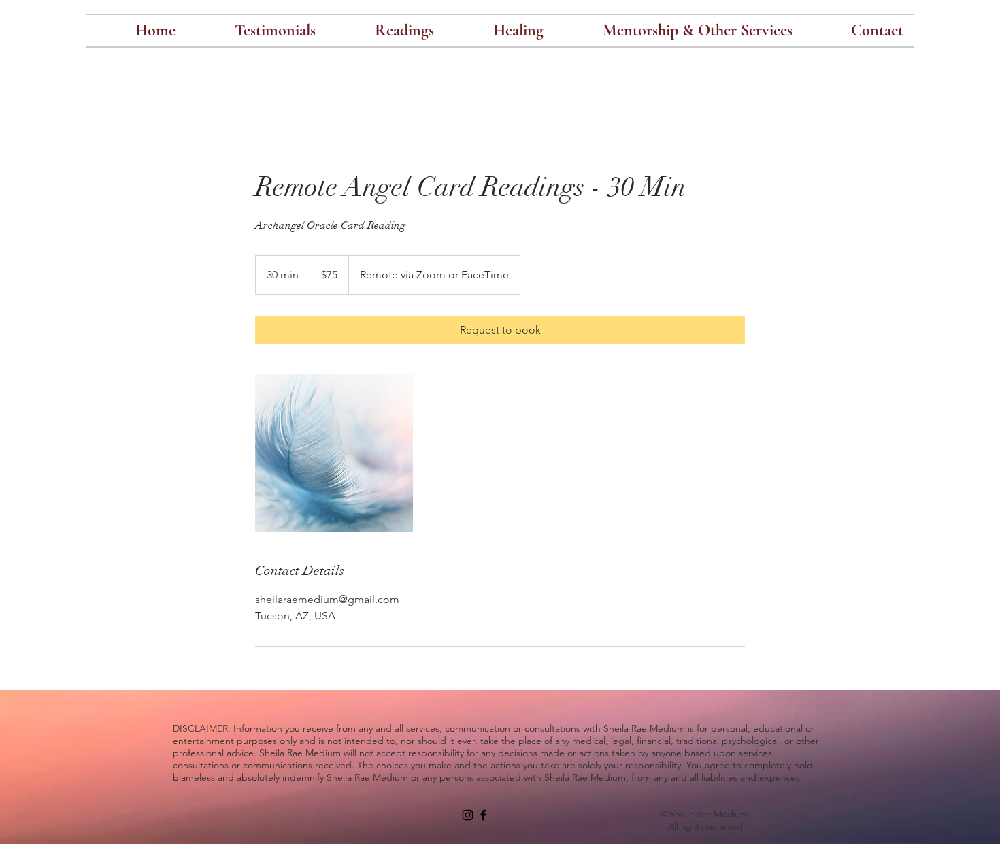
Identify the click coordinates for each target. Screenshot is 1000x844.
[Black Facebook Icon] (483, 815)
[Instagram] (468, 815)
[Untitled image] (334, 453)
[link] (500, 330)
